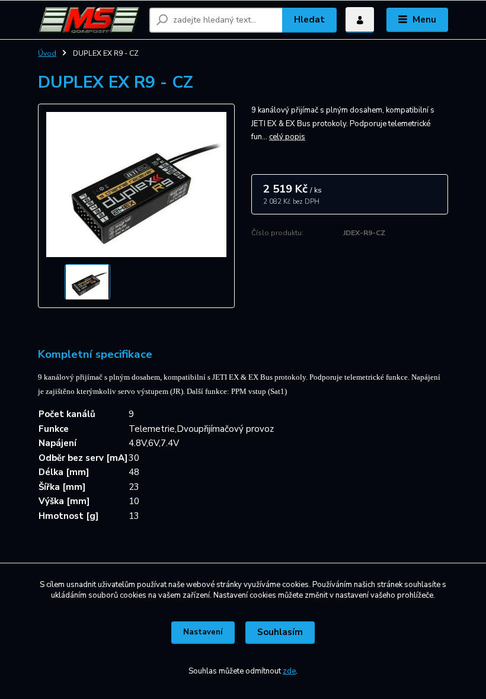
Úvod (47, 53)
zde (289, 671)
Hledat (309, 19)
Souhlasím (280, 632)
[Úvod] (89, 19)
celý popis (287, 137)
